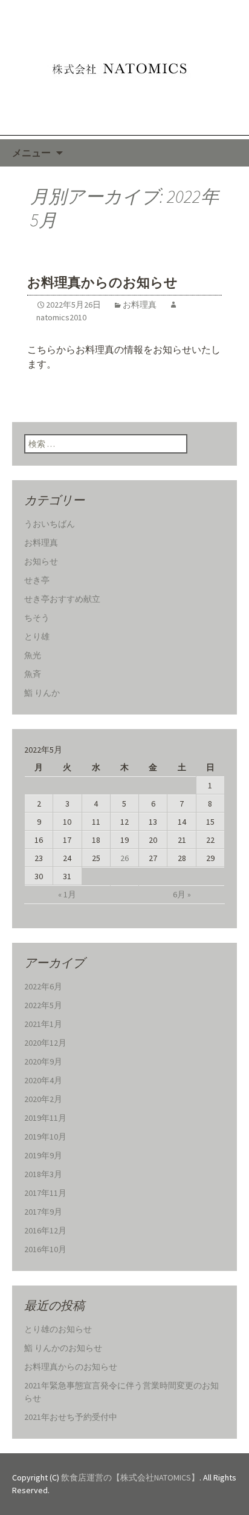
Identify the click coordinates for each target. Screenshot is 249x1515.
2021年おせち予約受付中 (70, 1416)
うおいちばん (49, 523)
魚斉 (32, 673)
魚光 (32, 655)
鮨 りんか (42, 692)
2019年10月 (45, 1136)
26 (124, 858)
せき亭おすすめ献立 (62, 598)
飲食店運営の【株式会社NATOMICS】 (130, 1477)
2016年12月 (45, 1230)
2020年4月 (43, 1080)
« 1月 (67, 894)
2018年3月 (43, 1174)
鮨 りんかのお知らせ (63, 1347)
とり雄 (37, 636)
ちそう (37, 617)
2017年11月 (45, 1192)
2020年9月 (43, 1061)
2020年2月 (43, 1099)
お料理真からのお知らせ (102, 282)
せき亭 (37, 580)
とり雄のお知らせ (58, 1329)
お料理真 (140, 304)
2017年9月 (43, 1211)
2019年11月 (45, 1117)
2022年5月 (43, 1005)
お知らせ (41, 561)
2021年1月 (43, 1023)
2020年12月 (45, 1042)
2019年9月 (43, 1155)
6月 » (182, 894)
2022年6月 (43, 986)
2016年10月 (45, 1249)
